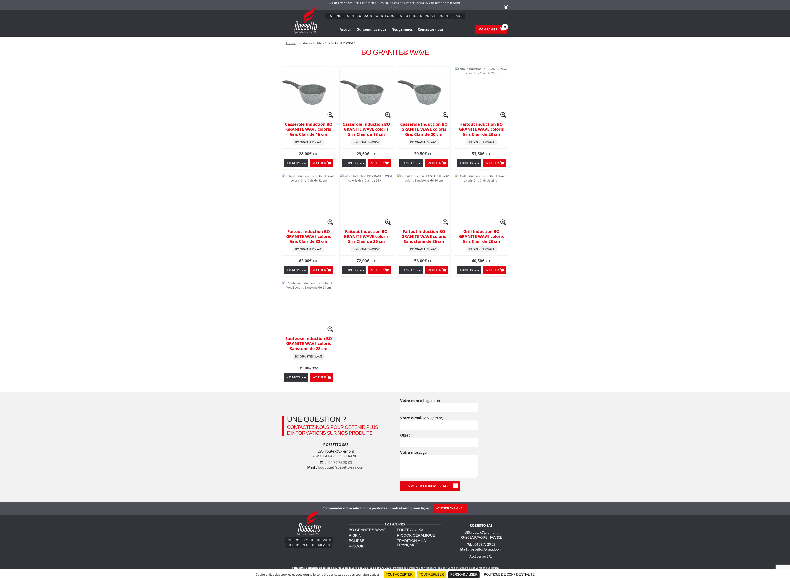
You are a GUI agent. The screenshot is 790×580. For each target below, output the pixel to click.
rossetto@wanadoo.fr (486, 549)
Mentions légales (435, 568)
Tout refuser (431, 574)
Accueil (345, 29)
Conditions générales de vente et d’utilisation (473, 568)
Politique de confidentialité (408, 568)
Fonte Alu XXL (411, 530)
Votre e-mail (421, 418)
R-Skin (355, 535)
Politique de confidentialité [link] (509, 574)
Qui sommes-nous (371, 29)
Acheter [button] (319, 163)
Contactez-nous (431, 29)
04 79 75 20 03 (340, 462)
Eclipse (356, 541)
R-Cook (356, 546)
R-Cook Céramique (416, 535)
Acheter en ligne (449, 508)
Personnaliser (464, 574)
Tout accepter (399, 574)
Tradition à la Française (411, 543)
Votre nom (420, 400)
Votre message (413, 452)
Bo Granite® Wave (367, 530)
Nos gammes (402, 29)
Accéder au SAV (480, 556)
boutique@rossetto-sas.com (341, 467)
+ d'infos (293, 163)
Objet (405, 435)
